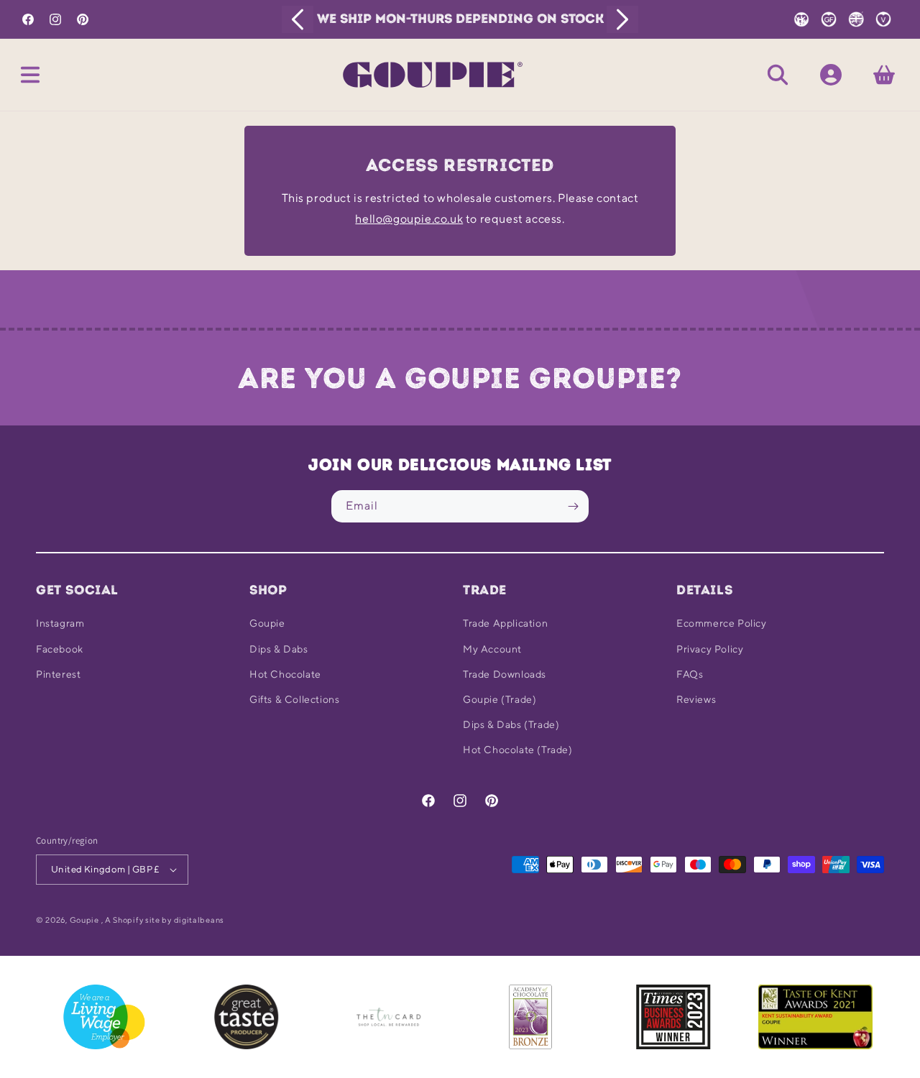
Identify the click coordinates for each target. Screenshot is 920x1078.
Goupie (267, 623)
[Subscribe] (573, 506)
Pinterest (58, 674)
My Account (492, 649)
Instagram (60, 623)
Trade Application (505, 623)
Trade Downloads (504, 674)
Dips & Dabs (278, 649)
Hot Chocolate (285, 674)
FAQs (689, 674)
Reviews (696, 699)
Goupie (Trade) (499, 699)
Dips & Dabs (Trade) (511, 724)
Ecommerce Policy (721, 623)
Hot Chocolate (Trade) (518, 749)
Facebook (59, 649)
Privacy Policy (709, 649)
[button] (30, 75)
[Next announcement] (622, 19)
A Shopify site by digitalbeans (164, 919)
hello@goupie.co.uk (409, 219)
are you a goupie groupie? (460, 378)
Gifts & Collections (294, 699)
